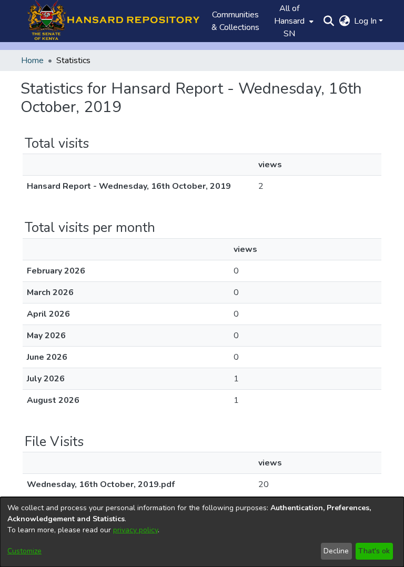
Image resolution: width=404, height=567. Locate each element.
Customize (24, 551)
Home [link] (32, 60)
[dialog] (202, 532)
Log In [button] (366, 21)
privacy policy (135, 530)
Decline (336, 551)
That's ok (374, 551)
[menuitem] (292, 21)
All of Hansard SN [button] (289, 21)
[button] (110, 21)
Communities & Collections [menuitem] (235, 21)
